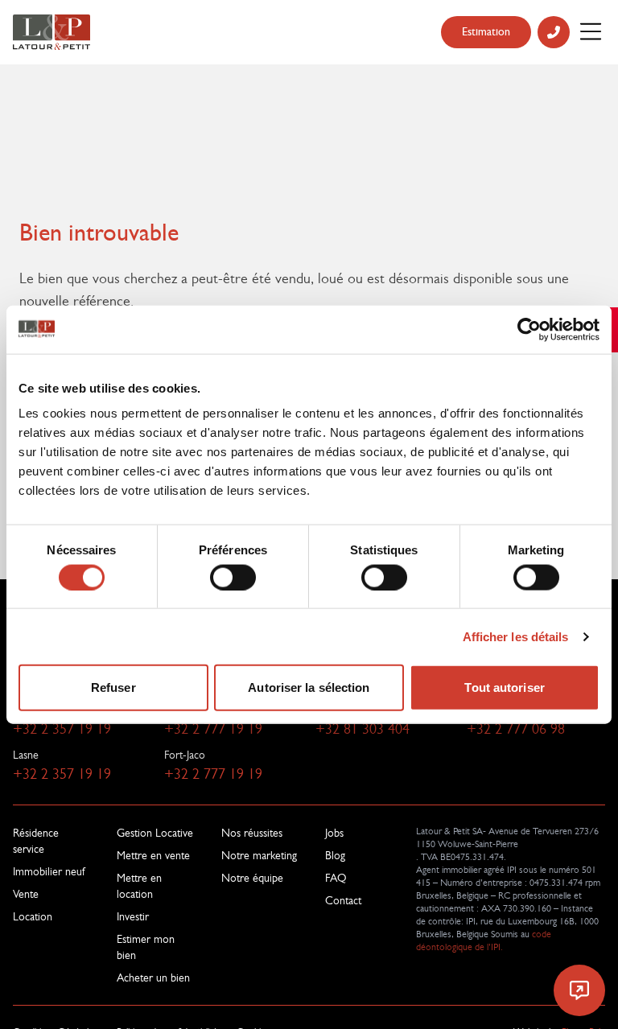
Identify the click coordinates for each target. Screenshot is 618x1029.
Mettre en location (139, 885)
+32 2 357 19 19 (62, 729)
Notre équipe (252, 877)
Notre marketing (259, 855)
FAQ (336, 877)
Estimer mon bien (146, 946)
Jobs (334, 832)
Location (32, 916)
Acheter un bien (153, 977)
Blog (335, 855)
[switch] (233, 577)
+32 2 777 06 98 (516, 729)
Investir (133, 916)
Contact (343, 900)
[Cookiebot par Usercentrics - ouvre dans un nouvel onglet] (529, 329)
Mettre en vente (153, 855)
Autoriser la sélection (308, 687)
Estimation (486, 32)
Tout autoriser (504, 687)
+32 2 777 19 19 (213, 729)
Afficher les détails (516, 636)
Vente (26, 893)
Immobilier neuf (48, 871)
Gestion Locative (155, 832)
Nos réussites (251, 832)
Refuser (113, 687)
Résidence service (36, 840)
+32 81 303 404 (362, 729)
